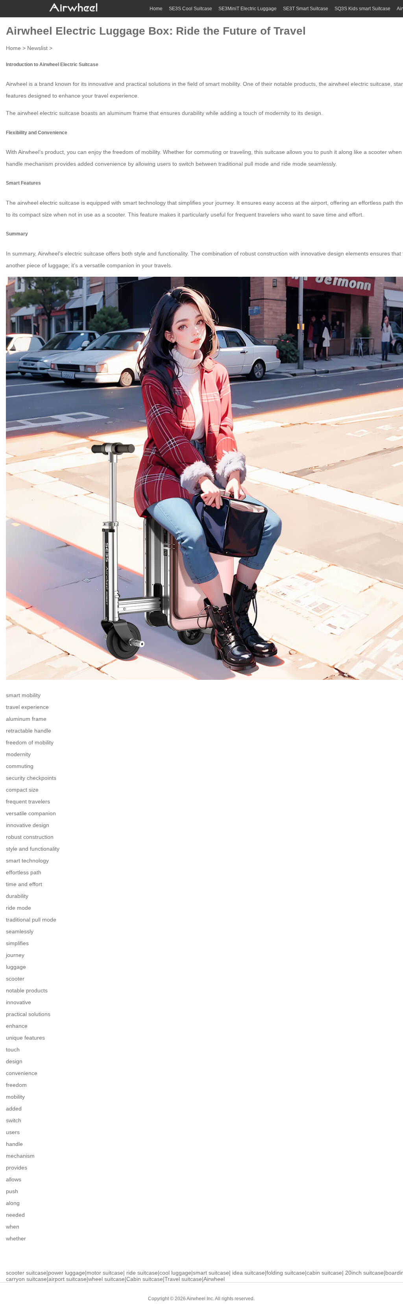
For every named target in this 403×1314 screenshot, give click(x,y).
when (12, 1226)
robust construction (30, 837)
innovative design (27, 825)
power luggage (66, 1273)
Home (156, 8)
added (14, 1108)
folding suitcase (285, 1273)
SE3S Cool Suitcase (190, 8)
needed (15, 1215)
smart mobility (222, 84)
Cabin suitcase (144, 1279)
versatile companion (31, 813)
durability (17, 896)
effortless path (23, 872)
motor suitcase (105, 1273)
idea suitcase (248, 1273)
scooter (15, 978)
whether (16, 1238)
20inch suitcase (364, 1273)
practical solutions (28, 1014)
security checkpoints (31, 778)
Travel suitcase (183, 1279)
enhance (17, 1026)
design (14, 1061)
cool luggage (175, 1273)
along (13, 1203)
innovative (18, 1002)
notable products (27, 990)
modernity (18, 754)
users (13, 1132)
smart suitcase (211, 1273)
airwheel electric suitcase (359, 84)
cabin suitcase (324, 1273)
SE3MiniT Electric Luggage (247, 8)
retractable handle (28, 730)
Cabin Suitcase (277, 1298)
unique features (25, 1038)
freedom (16, 1085)
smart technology (27, 860)
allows (13, 1179)
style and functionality (32, 849)
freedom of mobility (30, 742)
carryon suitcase (26, 1279)
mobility (15, 1097)
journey (15, 955)
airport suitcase (67, 1279)
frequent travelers (28, 801)
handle (14, 1144)
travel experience (115, 96)
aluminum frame (26, 719)
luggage (16, 967)
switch (13, 1120)
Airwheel (214, 1279)
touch (13, 1049)
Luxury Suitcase (316, 1298)
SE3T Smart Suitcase (305, 8)
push (12, 1191)
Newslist (37, 48)
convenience (21, 1073)
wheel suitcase (106, 1279)
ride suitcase (142, 1273)
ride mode (18, 908)
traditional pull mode (31, 919)
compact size (22, 790)
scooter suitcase (26, 1273)
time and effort (24, 884)
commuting (19, 766)
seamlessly (19, 931)
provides (16, 1167)
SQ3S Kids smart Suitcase (362, 8)
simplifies (17, 943)
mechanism (20, 1156)
